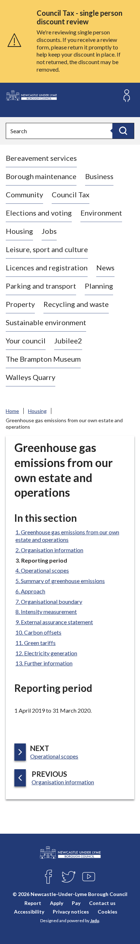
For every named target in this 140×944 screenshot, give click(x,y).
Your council (26, 340)
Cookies (107, 911)
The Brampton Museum (43, 359)
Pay (76, 903)
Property (20, 304)
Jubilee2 (68, 340)
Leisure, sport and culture (47, 249)
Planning (99, 285)
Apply (56, 903)
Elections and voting (39, 212)
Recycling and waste (76, 304)
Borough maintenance (41, 176)
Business (99, 176)
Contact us (102, 903)
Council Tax (70, 194)
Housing (19, 231)
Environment (101, 212)
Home (12, 411)
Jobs (49, 231)
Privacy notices (71, 911)
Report (32, 903)
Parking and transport (41, 285)
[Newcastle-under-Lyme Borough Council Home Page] (31, 95)
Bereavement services (41, 158)
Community (24, 194)
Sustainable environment (46, 322)
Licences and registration (47, 267)
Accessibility (29, 911)
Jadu (94, 920)
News (105, 267)
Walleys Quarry (30, 377)
